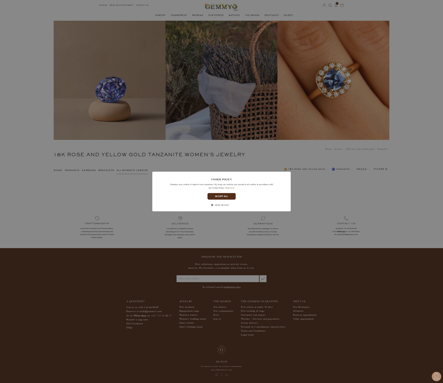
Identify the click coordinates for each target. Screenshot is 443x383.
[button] (221, 205)
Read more (230, 187)
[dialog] (221, 191)
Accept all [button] (221, 196)
